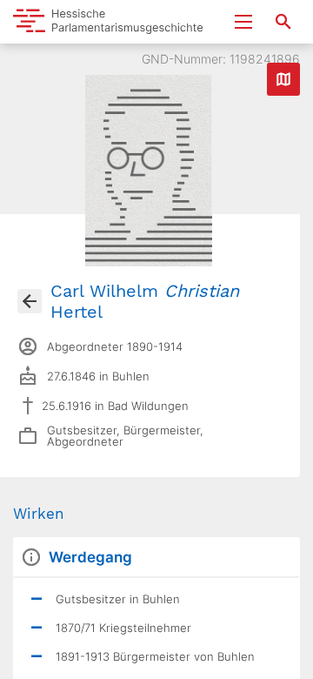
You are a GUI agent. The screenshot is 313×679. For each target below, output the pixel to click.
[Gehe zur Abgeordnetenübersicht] (29, 301)
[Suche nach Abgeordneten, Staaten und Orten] (283, 21)
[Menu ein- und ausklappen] (243, 21)
